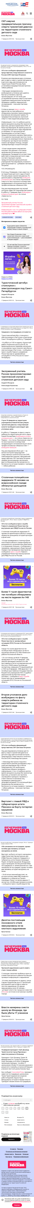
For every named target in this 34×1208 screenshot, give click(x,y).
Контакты (9, 1157)
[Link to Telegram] (22, 1108)
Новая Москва (7, 217)
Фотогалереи (8, 1124)
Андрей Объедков (7, 294)
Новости (6, 1117)
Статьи (6, 1120)
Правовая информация (20, 1157)
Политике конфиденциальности (21, 1201)
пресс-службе (15, 552)
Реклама (20, 1149)
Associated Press (18, 1072)
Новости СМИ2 (7, 279)
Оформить (11, 1139)
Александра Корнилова (9, 385)
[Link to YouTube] (18, 1108)
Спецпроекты (21, 1122)
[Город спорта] (22, 13)
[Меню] (31, 13)
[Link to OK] (10, 1108)
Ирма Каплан (5, 932)
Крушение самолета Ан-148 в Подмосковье (14, 604)
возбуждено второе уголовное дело (16, 193)
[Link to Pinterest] (6, 1112)
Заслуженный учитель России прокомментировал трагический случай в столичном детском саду (16, 204)
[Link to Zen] (14, 1108)
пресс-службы (20, 109)
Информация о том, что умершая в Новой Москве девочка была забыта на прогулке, (16, 211)
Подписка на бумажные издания (16, 1151)
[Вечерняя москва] (17, 1164)
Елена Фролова (6, 35)
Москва (18, 217)
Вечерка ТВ (20, 1117)
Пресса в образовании (23, 1124)
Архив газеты (20, 1120)
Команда (25, 1154)
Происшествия (20, 39)
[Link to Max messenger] (2, 1108)
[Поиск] (27, 13)
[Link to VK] (6, 1108)
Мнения (6, 1122)
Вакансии (18, 1154)
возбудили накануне (8, 448)
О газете (13, 1149)
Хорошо (17, 1205)
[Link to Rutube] (2, 1112)
